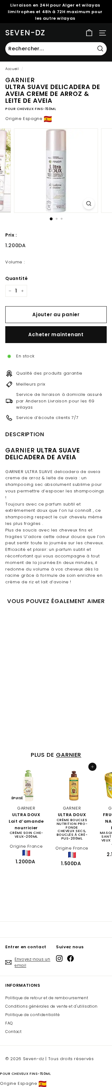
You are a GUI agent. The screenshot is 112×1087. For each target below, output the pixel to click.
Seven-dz (25, 32)
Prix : (11, 235)
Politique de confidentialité (32, 1014)
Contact (13, 1031)
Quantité (16, 278)
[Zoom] (89, 203)
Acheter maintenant (56, 334)
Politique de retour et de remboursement (46, 997)
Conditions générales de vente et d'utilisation (51, 1006)
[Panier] (89, 33)
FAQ (9, 1023)
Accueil (12, 68)
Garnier (68, 755)
